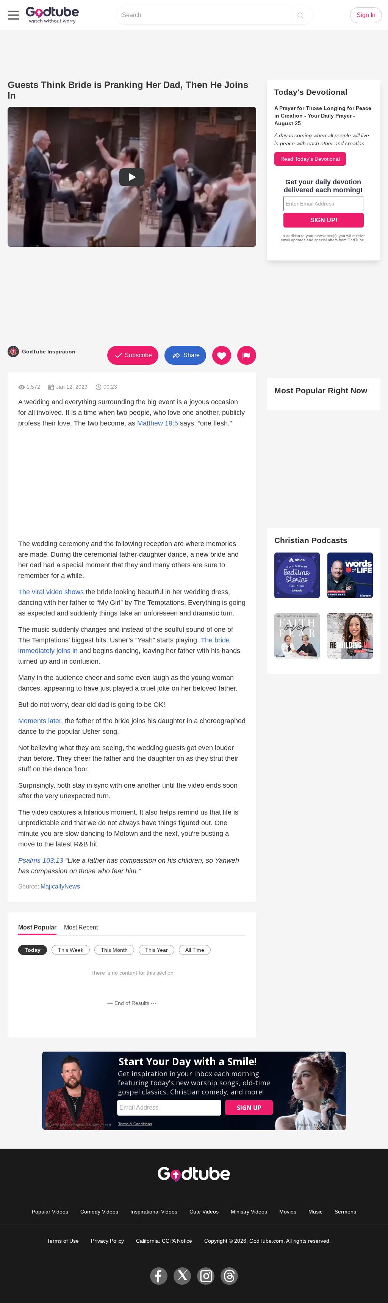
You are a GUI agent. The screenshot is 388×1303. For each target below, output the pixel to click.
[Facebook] (158, 1276)
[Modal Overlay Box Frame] (323, 211)
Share (191, 355)
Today (33, 950)
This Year (156, 950)
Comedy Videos (99, 1212)
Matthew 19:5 (157, 423)
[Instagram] (205, 1276)
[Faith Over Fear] (297, 636)
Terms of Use (63, 1241)
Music (315, 1212)
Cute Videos (204, 1212)
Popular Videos (50, 1212)
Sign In (366, 15)
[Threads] (229, 1276)
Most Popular (37, 927)
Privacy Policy (107, 1241)
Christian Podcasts (310, 540)
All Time (194, 950)
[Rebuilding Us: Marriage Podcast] (350, 636)
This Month (114, 950)
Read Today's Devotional (310, 159)
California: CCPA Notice (164, 1241)
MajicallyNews (60, 886)
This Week (70, 950)
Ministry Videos (249, 1212)
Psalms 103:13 (40, 860)
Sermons (345, 1212)
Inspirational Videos (153, 1212)
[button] (132, 177)
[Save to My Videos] (221, 355)
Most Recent (81, 927)
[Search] (300, 15)
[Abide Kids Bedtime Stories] (297, 575)
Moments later (39, 721)
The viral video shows (51, 592)
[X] (182, 1276)
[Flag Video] (246, 355)
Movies (287, 1212)
